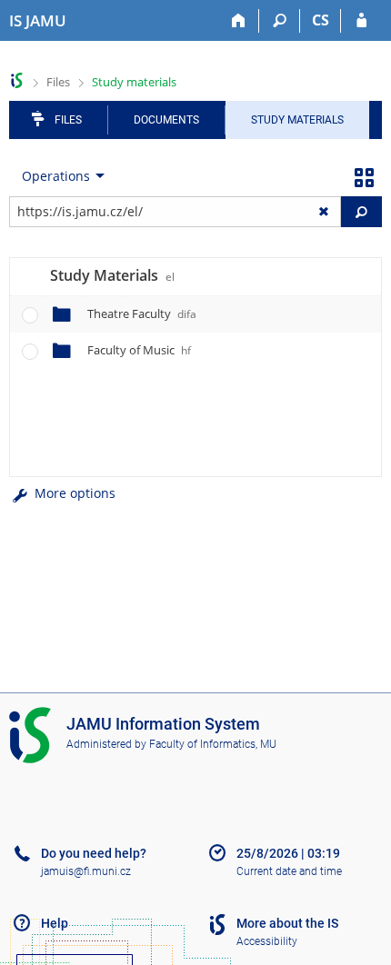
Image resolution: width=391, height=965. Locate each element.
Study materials (134, 82)
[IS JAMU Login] (361, 21)
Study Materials (297, 120)
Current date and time (289, 871)
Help (54, 923)
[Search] (279, 21)
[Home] (238, 21)
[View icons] (364, 176)
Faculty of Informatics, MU (212, 744)
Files (58, 82)
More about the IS (287, 923)
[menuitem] (59, 176)
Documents (166, 120)
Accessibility (266, 941)
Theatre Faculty (141, 313)
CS (320, 20)
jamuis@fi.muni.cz (86, 871)
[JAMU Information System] (17, 80)
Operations (56, 175)
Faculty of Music (139, 350)
